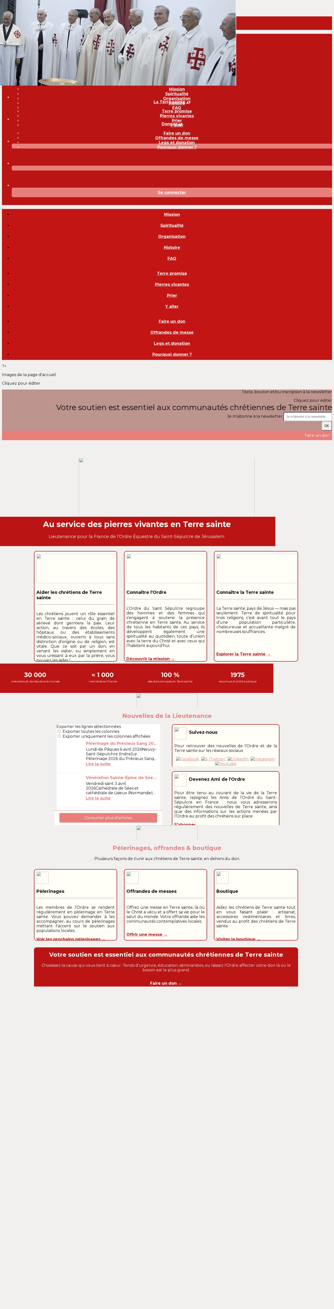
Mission (177, 89)
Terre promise (177, 111)
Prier (177, 120)
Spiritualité (177, 94)
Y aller (171, 306)
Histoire (172, 247)
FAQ (176, 107)
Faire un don (177, 133)
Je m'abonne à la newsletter (255, 416)
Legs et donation (177, 142)
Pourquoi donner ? (177, 147)
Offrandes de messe (177, 138)
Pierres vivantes (177, 116)
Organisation (176, 98)
